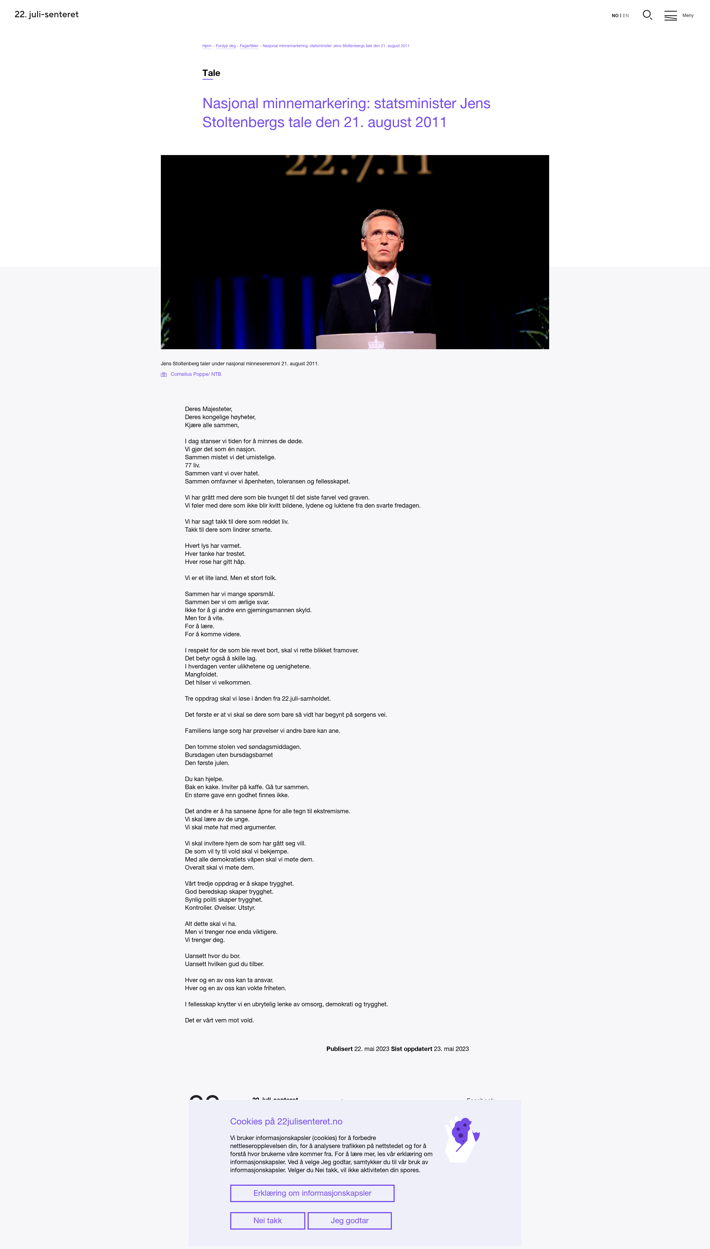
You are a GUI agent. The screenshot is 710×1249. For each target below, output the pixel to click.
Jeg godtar (350, 1221)
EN (626, 16)
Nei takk (267, 1221)
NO (615, 15)
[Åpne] (646, 16)
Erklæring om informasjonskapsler (312, 1193)
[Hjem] (46, 16)
